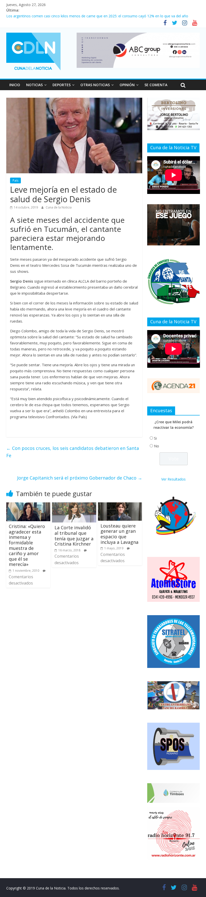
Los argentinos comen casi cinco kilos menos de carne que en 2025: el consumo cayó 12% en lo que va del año (97, 16)
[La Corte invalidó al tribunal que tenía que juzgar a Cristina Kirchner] (74, 505)
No (156, 446)
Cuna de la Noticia (59, 207)
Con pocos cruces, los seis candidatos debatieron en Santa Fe (72, 451)
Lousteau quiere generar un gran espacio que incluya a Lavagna (119, 534)
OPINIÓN (127, 84)
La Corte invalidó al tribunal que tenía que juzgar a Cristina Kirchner (74, 535)
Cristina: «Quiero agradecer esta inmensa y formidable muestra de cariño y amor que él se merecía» (27, 545)
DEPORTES (62, 84)
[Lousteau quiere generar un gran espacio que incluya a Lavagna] (120, 505)
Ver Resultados (173, 479)
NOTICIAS (34, 84)
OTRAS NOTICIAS (95, 84)
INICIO (14, 84)
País (15, 180)
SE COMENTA (155, 84)
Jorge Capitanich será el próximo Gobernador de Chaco (79, 478)
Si (155, 438)
